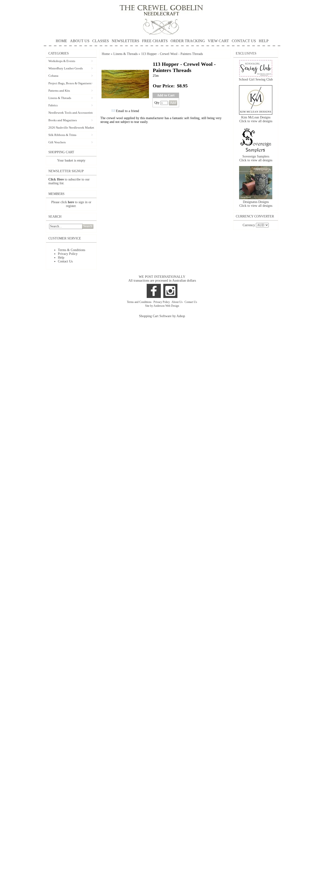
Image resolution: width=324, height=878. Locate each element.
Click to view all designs (255, 121)
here (71, 202)
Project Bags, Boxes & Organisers (69, 83)
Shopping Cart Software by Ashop (162, 316)
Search (87, 226)
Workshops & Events (61, 61)
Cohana (53, 75)
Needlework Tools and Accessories (70, 112)
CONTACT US (244, 41)
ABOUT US (79, 41)
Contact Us (65, 261)
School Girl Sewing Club (256, 79)
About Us (177, 302)
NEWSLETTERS (125, 41)
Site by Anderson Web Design (162, 305)
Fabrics (53, 105)
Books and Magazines (62, 120)
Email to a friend (127, 111)
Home (106, 54)
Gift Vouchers (57, 142)
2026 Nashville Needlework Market (71, 127)
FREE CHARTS (155, 41)
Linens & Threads (59, 98)
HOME (61, 41)
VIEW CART (218, 41)
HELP (263, 41)
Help (61, 257)
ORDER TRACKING (188, 41)
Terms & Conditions (71, 250)
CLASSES (100, 41)
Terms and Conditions (139, 302)
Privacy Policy (68, 254)
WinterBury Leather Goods (65, 68)
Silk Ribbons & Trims (62, 135)
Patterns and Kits (59, 90)
